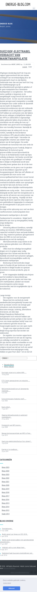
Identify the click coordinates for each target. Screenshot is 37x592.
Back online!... (6, 407)
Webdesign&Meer (9, 568)
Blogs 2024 (5, 471)
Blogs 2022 (5, 478)
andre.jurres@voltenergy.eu (20, 572)
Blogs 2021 (5, 482)
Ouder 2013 (5, 514)
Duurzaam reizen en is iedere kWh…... (14, 373)
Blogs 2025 (5, 467)
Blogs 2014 (5, 507)
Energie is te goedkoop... (10, 449)
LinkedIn (24, 67)
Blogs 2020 (5, 485)
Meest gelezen (9, 367)
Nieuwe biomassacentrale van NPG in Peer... (16, 433)
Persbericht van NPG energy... (12, 425)
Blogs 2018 (5, 492)
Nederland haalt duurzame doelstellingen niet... (17, 553)
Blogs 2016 (5, 500)
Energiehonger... (7, 529)
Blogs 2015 (5, 503)
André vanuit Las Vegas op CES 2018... (15, 534)
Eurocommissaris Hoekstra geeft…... (14, 399)
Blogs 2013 (5, 510)
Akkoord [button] (11, 588)
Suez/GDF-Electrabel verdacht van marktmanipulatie (15, 55)
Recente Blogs (9, 365)
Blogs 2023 (5, 474)
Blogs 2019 (5, 489)
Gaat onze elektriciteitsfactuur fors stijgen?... (17, 441)
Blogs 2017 (5, 496)
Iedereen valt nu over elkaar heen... (14, 547)
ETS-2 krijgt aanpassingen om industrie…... (16, 381)
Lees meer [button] (7, 583)
